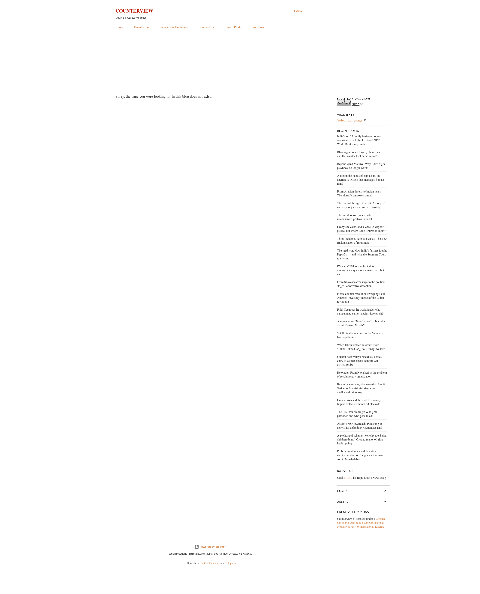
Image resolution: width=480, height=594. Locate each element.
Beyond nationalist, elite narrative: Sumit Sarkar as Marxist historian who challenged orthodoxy (361, 388)
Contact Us (207, 26)
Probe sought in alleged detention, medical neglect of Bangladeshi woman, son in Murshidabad (360, 455)
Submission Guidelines (174, 26)
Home (119, 26)
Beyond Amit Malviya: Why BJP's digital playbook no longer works (361, 166)
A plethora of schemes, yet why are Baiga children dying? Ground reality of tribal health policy (361, 439)
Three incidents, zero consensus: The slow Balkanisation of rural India (362, 240)
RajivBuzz (258, 26)
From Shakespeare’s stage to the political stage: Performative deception (361, 284)
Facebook (214, 563)
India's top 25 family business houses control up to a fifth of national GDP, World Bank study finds (359, 140)
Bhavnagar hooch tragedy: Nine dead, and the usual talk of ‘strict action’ (359, 154)
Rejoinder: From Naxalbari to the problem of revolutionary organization (362, 374)
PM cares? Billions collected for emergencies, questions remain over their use (361, 270)
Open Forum (141, 26)
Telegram (230, 563)
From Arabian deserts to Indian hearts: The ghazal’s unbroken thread (359, 193)
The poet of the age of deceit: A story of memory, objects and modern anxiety (360, 205)
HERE (348, 477)
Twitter (204, 563)
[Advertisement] (210, 59)
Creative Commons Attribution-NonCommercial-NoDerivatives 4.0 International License (361, 522)
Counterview (134, 10)
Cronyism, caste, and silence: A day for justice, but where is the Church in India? (361, 229)
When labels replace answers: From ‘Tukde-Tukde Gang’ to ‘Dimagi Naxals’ (361, 347)
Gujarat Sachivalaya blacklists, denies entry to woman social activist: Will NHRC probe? (359, 360)
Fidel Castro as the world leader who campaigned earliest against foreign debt (360, 311)
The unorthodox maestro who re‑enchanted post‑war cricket (354, 217)
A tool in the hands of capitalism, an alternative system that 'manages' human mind (360, 179)
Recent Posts (233, 26)
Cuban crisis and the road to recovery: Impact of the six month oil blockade (359, 402)
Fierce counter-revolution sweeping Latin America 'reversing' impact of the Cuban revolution (361, 297)
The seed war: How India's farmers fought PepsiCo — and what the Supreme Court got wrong (362, 254)
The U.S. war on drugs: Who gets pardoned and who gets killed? (357, 414)
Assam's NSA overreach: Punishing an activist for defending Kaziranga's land (359, 425)
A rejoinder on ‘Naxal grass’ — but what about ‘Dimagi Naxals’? (361, 323)
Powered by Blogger (212, 546)
